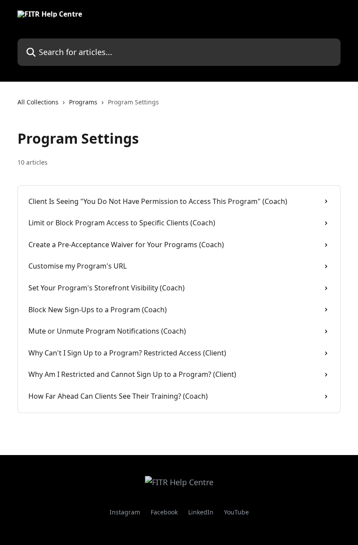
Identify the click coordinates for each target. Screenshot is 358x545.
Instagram (125, 512)
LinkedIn (200, 512)
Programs (83, 102)
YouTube (236, 512)
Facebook (164, 512)
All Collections (38, 102)
